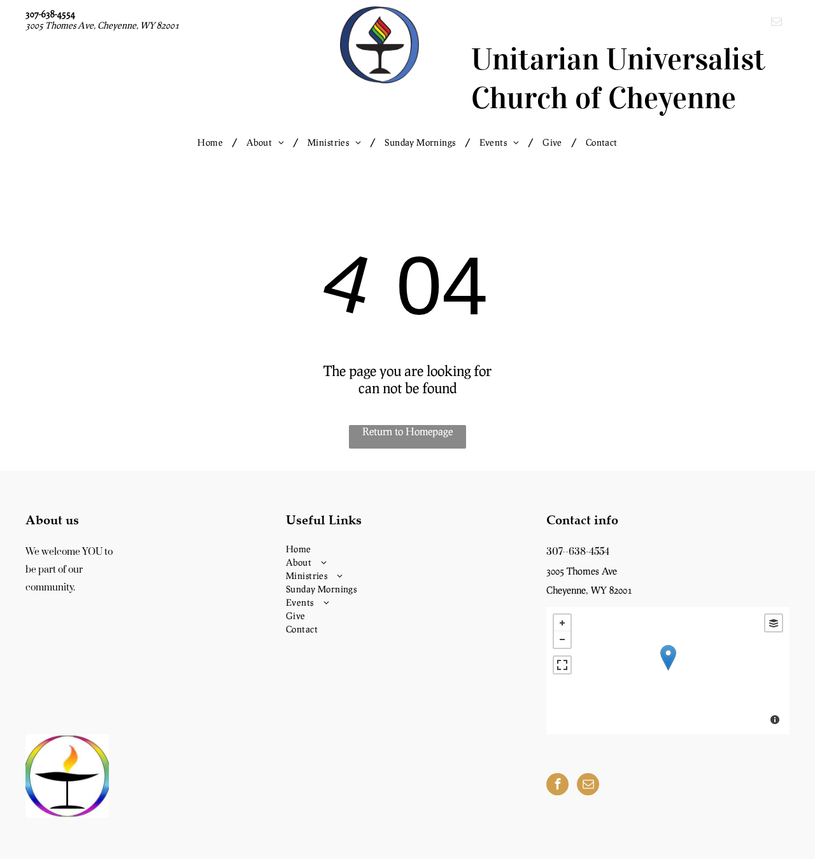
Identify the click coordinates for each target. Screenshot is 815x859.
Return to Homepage (407, 431)
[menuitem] (212, 142)
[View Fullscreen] (562, 665)
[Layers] (773, 623)
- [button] (562, 639)
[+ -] (668, 670)
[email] (776, 22)
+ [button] (562, 623)
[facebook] (557, 786)
